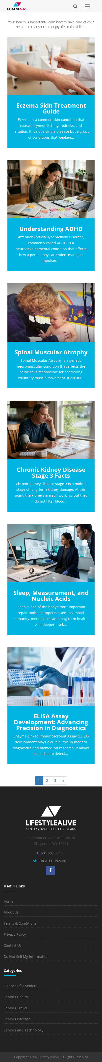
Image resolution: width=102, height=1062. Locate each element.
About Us (11, 912)
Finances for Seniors (20, 985)
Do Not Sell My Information (26, 956)
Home (8, 901)
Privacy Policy (15, 934)
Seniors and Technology (23, 1030)
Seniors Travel (15, 1008)
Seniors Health (16, 997)
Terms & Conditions (20, 923)
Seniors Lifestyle (17, 1019)
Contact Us (13, 945)
